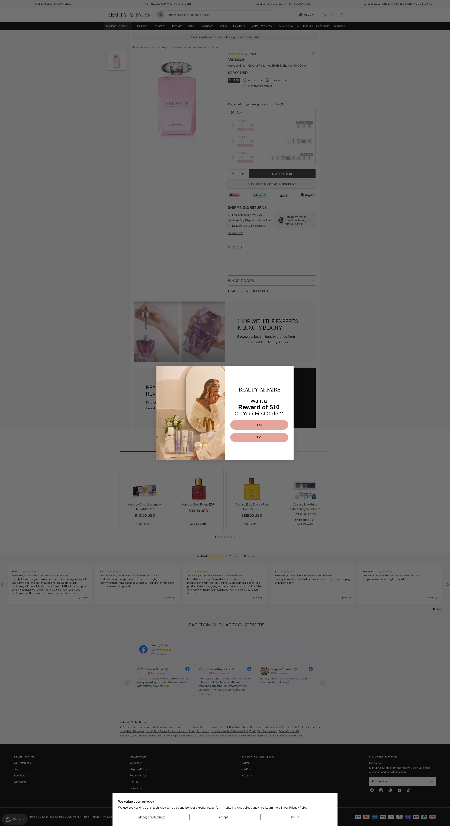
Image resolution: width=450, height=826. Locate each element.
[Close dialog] (289, 370)
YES (259, 424)
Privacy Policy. (298, 807)
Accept (223, 817)
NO (259, 437)
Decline (294, 817)
